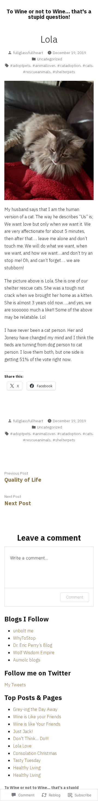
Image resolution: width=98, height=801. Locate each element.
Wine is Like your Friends (37, 717)
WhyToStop (24, 638)
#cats (87, 65)
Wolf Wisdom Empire (33, 653)
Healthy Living (27, 768)
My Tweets (15, 685)
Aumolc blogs (26, 660)
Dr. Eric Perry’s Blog (32, 645)
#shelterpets (64, 71)
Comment (74, 597)
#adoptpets (20, 65)
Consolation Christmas (35, 753)
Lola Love (22, 746)
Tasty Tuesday (27, 760)
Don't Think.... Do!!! (30, 739)
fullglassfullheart (28, 52)
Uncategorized (49, 58)
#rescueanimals (37, 71)
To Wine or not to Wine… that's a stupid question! (49, 14)
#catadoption (69, 65)
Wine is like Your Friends (36, 724)
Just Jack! (23, 731)
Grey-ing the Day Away (35, 709)
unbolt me (23, 631)
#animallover (43, 65)
